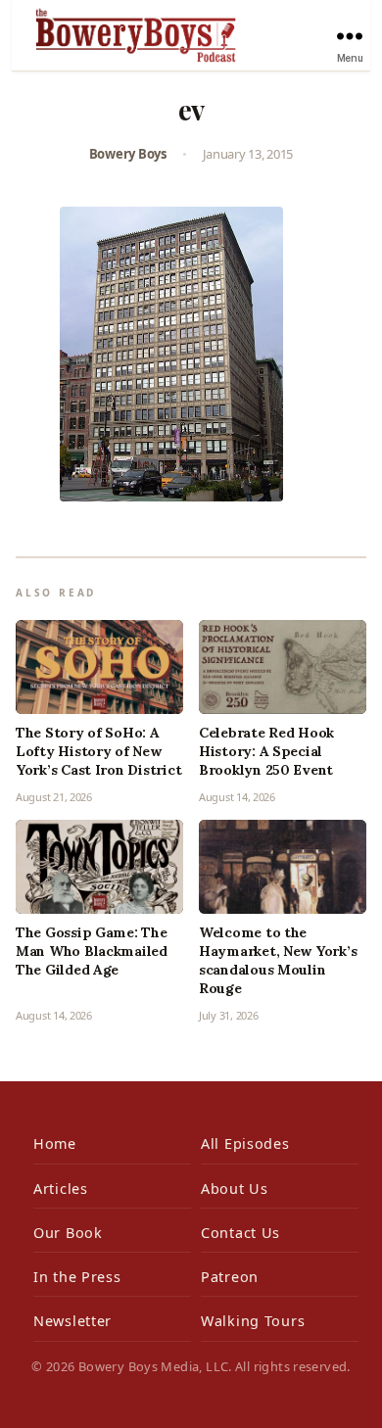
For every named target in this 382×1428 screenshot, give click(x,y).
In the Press (77, 1276)
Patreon (230, 1276)
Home (54, 1143)
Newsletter (72, 1320)
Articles (60, 1188)
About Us (234, 1188)
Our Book (68, 1232)
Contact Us (240, 1232)
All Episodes (245, 1143)
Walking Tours (253, 1320)
